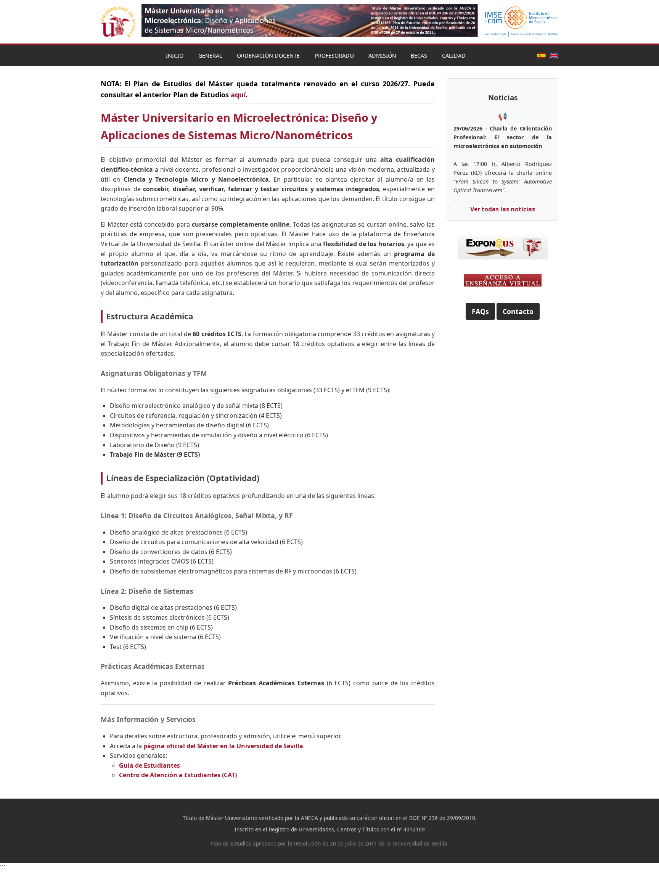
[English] (554, 55)
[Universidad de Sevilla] (118, 21)
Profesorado (334, 55)
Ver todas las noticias (502, 209)
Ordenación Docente (268, 55)
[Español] (541, 55)
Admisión (382, 55)
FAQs (480, 311)
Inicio (174, 55)
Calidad (454, 55)
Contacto (518, 311)
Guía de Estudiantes (149, 765)
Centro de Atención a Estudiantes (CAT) (178, 775)
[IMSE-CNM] (521, 21)
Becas (419, 55)
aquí (238, 94)
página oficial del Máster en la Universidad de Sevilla (223, 746)
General (210, 55)
